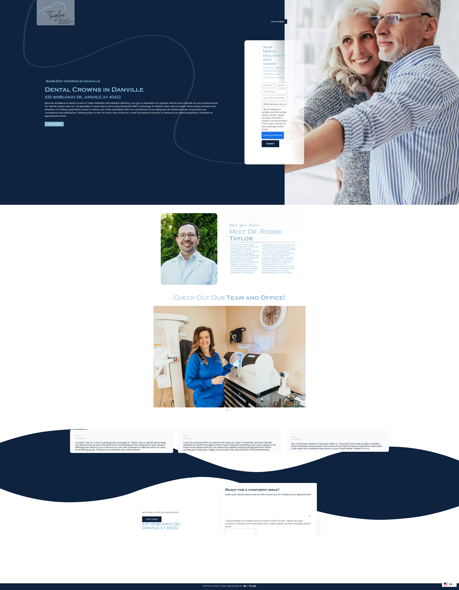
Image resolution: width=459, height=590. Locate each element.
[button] (3, 357)
